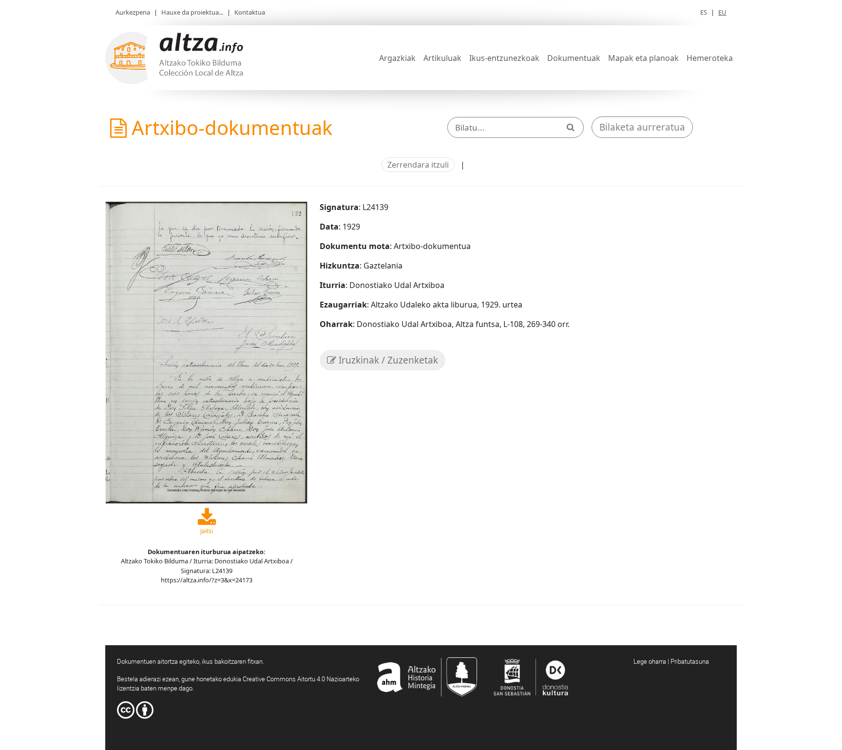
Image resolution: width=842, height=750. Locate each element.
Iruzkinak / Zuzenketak (387, 360)
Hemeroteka (710, 58)
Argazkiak (397, 58)
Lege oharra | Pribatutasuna (671, 661)
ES (703, 12)
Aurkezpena (132, 12)
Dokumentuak (573, 58)
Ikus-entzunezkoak (504, 58)
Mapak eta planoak (643, 58)
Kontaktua (249, 12)
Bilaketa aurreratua (642, 127)
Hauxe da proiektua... (192, 12)
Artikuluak (442, 58)
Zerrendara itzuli (418, 164)
